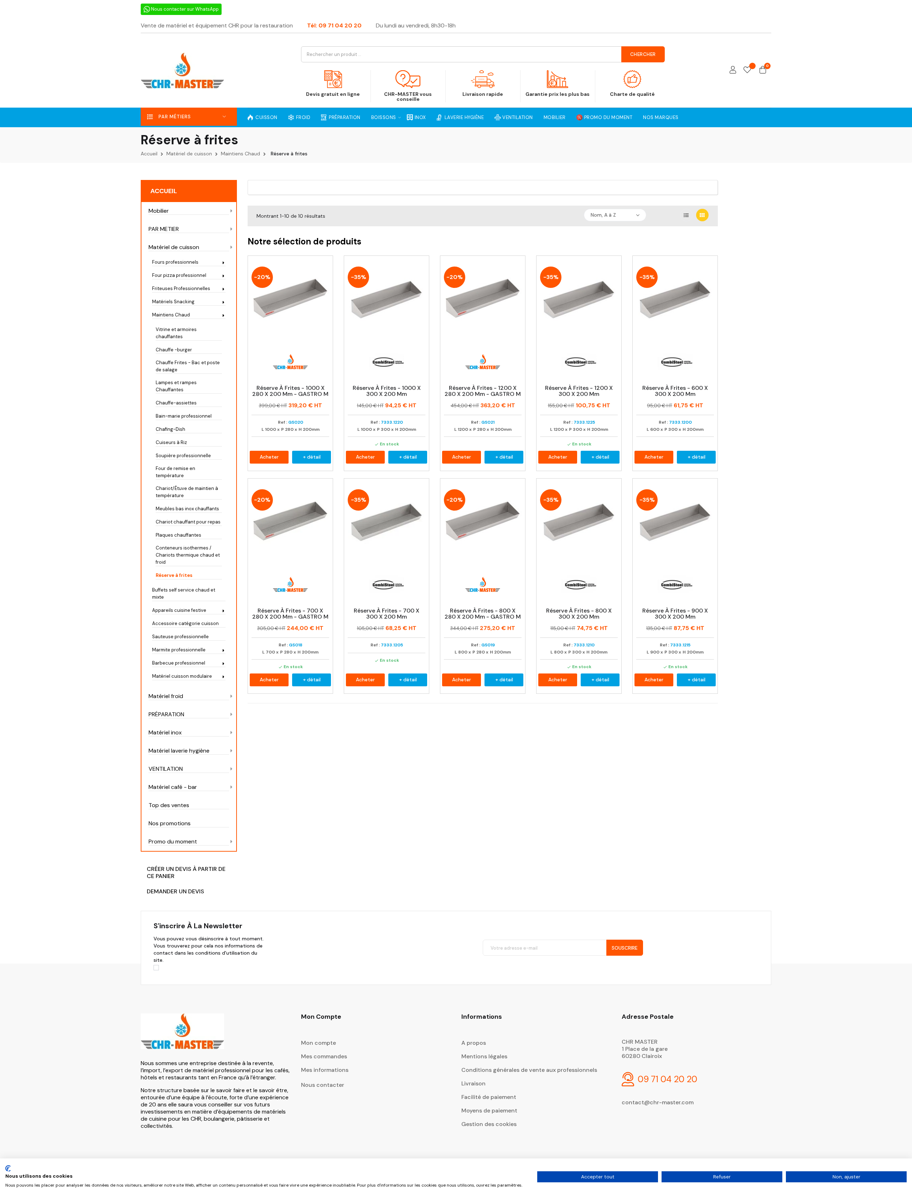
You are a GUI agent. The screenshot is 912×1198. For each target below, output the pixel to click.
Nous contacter (322, 1085)
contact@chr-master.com (658, 1102)
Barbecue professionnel (178, 663)
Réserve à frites (174, 575)
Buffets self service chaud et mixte (183, 593)
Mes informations (324, 1070)
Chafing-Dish (170, 429)
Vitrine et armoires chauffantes (176, 333)
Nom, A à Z (603, 215)
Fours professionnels (175, 262)
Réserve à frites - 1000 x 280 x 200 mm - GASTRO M (290, 391)
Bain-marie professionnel (184, 416)
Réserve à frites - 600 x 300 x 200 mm (675, 391)
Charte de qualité (632, 94)
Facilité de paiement (488, 1097)
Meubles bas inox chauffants (187, 509)
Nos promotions (170, 823)
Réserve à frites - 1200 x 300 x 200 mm (579, 391)
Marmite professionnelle (179, 650)
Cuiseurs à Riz (171, 442)
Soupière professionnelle (183, 456)
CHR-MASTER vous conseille (408, 96)
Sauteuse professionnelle (180, 637)
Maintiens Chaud (171, 315)
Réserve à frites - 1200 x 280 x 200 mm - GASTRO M (483, 391)
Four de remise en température (175, 472)
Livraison (473, 1083)
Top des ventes (169, 805)
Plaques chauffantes (178, 535)
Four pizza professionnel (179, 275)
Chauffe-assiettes (176, 403)
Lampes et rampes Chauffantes (176, 386)
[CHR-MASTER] (182, 1036)
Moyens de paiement (489, 1110)
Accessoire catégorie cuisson (185, 623)
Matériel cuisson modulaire (182, 676)
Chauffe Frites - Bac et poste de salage (188, 366)
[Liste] (686, 215)
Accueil (163, 191)
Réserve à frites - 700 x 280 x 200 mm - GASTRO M (290, 614)
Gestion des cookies (489, 1124)
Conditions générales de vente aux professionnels (529, 1070)
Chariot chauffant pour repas (188, 522)
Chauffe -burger (174, 350)
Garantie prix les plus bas (557, 94)
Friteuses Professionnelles (181, 288)
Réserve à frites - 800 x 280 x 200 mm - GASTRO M (483, 614)
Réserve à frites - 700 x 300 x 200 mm (386, 614)
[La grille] (702, 215)
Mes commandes (324, 1056)
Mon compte (318, 1043)
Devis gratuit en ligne (333, 94)
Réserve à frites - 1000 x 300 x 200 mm (387, 391)
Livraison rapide (482, 94)
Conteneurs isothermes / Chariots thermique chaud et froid (188, 555)
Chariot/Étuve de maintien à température (187, 492)
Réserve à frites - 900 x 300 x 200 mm (675, 614)
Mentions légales (484, 1056)
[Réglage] (733, 70)
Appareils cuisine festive (179, 610)
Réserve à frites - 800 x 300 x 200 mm (579, 614)
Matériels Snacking (173, 302)
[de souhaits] (747, 70)
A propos (473, 1043)
